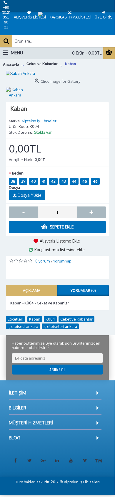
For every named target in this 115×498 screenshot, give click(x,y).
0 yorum (42, 261)
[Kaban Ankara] (57, 73)
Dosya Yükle (28, 195)
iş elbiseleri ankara (60, 326)
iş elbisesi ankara (23, 326)
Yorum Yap (62, 261)
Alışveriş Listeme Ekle (60, 240)
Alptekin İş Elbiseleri (39, 120)
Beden (18, 173)
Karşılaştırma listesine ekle (59, 249)
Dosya (14, 187)
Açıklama (31, 290)
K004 (50, 319)
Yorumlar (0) (83, 290)
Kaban (34, 319)
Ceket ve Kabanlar (76, 319)
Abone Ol (57, 369)
